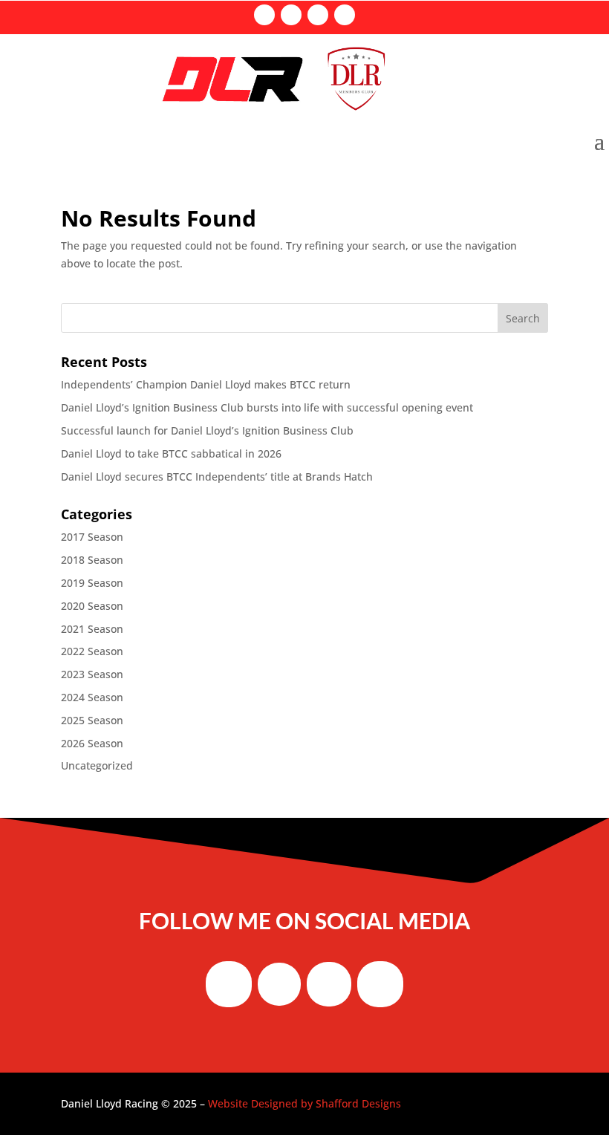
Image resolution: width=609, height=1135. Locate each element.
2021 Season (92, 629)
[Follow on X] (291, 14)
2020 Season (92, 606)
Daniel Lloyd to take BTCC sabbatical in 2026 (171, 453)
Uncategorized (97, 765)
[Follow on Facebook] (264, 14)
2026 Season (92, 743)
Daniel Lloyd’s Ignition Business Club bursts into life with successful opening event (267, 407)
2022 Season (92, 651)
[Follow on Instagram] (317, 14)
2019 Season (92, 583)
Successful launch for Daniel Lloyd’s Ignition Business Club (207, 430)
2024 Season (92, 697)
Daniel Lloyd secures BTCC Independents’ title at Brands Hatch (217, 476)
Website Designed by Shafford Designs (304, 1103)
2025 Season (92, 720)
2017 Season (92, 537)
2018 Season (92, 560)
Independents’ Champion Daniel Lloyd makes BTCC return (206, 384)
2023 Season (92, 674)
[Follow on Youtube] (344, 14)
